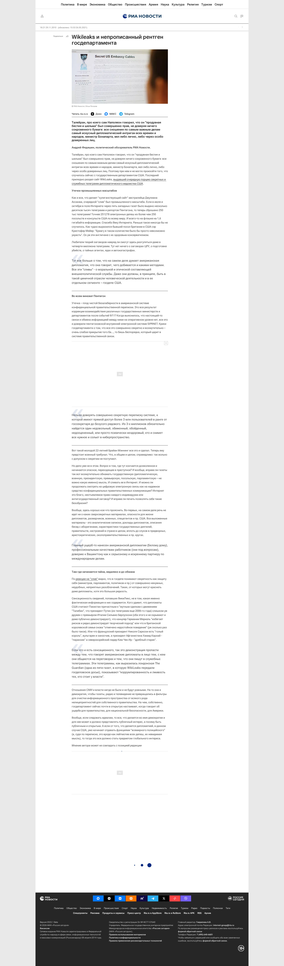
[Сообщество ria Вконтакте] (120, 898)
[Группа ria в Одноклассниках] (131, 898)
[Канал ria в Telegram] (153, 898)
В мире (97, 908)
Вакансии (45, 928)
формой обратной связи (190, 931)
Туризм (184, 908)
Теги (228, 908)
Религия (174, 908)
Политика (58, 908)
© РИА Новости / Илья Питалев (84, 106)
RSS (199, 913)
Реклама (94, 913)
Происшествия (111, 908)
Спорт (125, 908)
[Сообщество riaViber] (185, 898)
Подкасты (205, 908)
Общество (71, 908)
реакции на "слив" (87, 578)
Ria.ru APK (189, 913)
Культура (144, 908)
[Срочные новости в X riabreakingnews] (175, 898)
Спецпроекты (80, 913)
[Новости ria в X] (164, 898)
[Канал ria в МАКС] (98, 898)
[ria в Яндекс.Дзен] (109, 898)
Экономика (85, 908)
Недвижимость (159, 908)
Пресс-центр (134, 913)
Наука (134, 908)
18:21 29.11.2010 (48, 27)
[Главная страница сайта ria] (142, 16)
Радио (194, 908)
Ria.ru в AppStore (153, 913)
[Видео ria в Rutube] (142, 898)
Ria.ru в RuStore (172, 913)
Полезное (218, 908)
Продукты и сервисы (113, 913)
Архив (207, 913)
